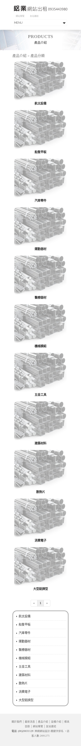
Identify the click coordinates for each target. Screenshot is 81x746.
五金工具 (40, 394)
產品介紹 (43, 721)
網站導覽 (20, 16)
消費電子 (40, 540)
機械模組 (40, 346)
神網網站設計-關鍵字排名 (49, 731)
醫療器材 (40, 297)
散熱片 (40, 491)
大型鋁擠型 (40, 588)
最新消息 (30, 721)
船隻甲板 (40, 152)
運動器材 (40, 249)
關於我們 (17, 721)
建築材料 (40, 443)
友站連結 (34, 16)
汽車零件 (40, 200)
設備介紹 (56, 721)
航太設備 (40, 103)
